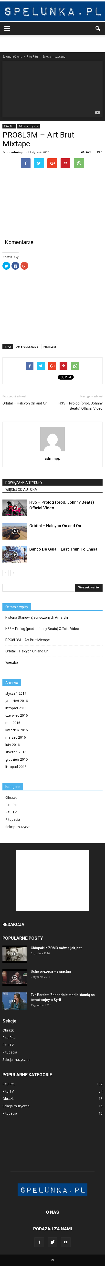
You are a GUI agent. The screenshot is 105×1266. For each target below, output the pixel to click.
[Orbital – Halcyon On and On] (14, 531)
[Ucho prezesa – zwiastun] (14, 977)
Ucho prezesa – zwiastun (51, 971)
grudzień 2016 (16, 700)
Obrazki (11, 797)
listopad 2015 (16, 766)
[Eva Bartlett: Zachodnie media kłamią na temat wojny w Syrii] (14, 1001)
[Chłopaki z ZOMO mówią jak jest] (14, 954)
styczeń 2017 (15, 693)
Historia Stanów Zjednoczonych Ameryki (36, 617)
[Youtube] (66, 1242)
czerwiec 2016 (16, 715)
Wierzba (11, 662)
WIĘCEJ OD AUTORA (21, 489)
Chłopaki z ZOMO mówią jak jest (56, 948)
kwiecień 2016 (16, 730)
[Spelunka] (52, 11)
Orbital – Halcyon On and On (24, 403)
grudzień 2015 (16, 759)
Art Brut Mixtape (27, 346)
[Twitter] (52, 1242)
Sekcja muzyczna (28, 126)
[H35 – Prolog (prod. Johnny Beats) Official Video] (14, 508)
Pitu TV (11, 812)
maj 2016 (12, 722)
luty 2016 (12, 744)
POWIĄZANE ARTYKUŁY (23, 483)
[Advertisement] (52, 44)
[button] (98, 28)
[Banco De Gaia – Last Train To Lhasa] (14, 554)
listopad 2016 (16, 708)
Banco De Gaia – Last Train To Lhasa (63, 549)
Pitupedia (12, 819)
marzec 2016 (15, 737)
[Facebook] (39, 1242)
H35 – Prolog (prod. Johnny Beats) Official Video (81, 406)
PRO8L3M (49, 346)
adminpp (17, 152)
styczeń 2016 (15, 752)
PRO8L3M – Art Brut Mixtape (27, 640)
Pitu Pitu (9, 126)
